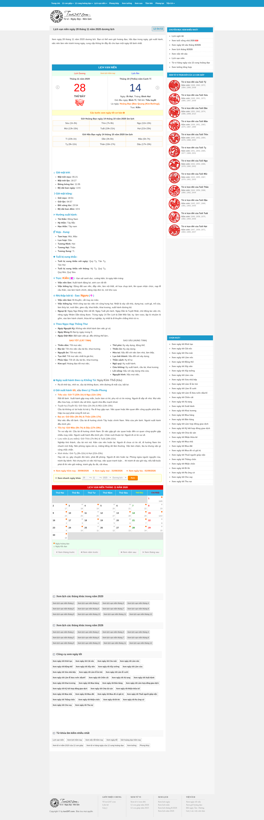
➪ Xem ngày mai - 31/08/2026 (108, 470)
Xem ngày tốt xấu (193, 802)
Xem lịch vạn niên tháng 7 (113, 609)
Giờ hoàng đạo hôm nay (131, 740)
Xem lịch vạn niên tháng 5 (63, 609)
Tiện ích (169, 3)
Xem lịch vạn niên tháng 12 (140, 614)
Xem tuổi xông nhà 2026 (183, 40)
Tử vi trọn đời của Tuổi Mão (194, 121)
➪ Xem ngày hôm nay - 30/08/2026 (71, 470)
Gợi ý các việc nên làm (195, 811)
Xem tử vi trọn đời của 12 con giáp (186, 75)
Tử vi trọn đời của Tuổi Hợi (194, 226)
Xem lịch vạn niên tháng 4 (138, 603)
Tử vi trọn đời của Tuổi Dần (194, 108)
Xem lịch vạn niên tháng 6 (88, 609)
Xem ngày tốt (111, 740)
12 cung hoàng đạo (83, 3)
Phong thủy (144, 745)
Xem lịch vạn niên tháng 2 (88, 603)
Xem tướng (131, 745)
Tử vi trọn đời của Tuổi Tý (193, 82)
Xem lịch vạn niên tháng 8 (138, 609)
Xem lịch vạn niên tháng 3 (113, 603)
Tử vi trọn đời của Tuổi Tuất (194, 213)
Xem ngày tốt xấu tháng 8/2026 (186, 45)
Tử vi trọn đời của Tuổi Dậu (194, 200)
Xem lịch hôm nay (107, 73)
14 (135, 88)
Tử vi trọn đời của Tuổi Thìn (194, 134)
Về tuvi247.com (109, 802)
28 (80, 88)
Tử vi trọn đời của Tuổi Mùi (194, 174)
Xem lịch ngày (164, 802)
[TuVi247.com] (71, 16)
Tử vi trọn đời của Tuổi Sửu (194, 95)
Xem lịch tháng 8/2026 (182, 49)
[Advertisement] (159, 15)
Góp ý (104, 808)
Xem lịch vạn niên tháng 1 (63, 603)
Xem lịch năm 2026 (166, 811)
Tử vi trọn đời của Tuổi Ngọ (194, 161)
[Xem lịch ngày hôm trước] (57, 87)
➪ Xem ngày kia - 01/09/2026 (141, 470)
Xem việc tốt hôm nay (94, 740)
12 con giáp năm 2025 (139, 808)
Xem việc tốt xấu (179, 54)
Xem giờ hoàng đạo (194, 805)
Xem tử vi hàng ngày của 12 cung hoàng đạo (105, 745)
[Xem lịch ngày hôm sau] (157, 87)
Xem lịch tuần (164, 805)
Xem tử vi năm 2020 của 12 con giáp (68, 745)
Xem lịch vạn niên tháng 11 (115, 614)
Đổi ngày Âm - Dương (195, 808)
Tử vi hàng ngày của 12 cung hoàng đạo (191, 63)
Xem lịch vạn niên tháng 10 (89, 614)
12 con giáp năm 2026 (139, 805)
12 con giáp (67, 3)
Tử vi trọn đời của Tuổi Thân (195, 187)
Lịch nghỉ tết (178, 36)
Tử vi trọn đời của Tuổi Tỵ (193, 147)
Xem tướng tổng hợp (182, 67)
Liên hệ (105, 805)
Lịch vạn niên (100, 3)
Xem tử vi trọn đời (138, 802)
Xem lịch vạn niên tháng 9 (63, 614)
